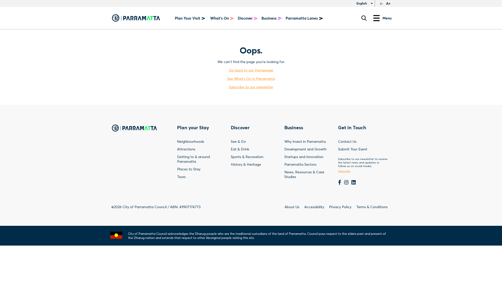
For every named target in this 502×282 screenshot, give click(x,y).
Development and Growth (305, 149)
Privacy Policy (340, 207)
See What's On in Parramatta (251, 78)
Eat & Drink (240, 149)
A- (381, 3)
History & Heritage (246, 164)
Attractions (186, 149)
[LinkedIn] (353, 183)
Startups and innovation (303, 157)
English (361, 3)
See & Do (238, 141)
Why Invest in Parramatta (305, 141)
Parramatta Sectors (300, 164)
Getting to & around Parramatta (193, 159)
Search (363, 18)
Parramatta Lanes (302, 18)
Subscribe (344, 171)
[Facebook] (339, 183)
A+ (388, 3)
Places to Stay (188, 169)
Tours (181, 176)
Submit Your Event (352, 149)
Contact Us (347, 141)
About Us (292, 207)
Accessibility (314, 207)
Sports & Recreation (247, 157)
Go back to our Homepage (251, 70)
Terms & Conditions (372, 207)
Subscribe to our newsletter (251, 87)
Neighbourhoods (190, 141)
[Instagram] (346, 183)
